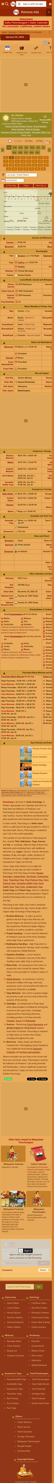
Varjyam (9, 505)
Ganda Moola (38, 1346)
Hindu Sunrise (23, 1427)
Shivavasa (8, 551)
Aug (14, 152)
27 (20, 169)
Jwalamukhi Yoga (34, 886)
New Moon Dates (39, 1308)
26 (14, 169)
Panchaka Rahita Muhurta (12, 677)
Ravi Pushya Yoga (34, 880)
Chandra (10, 1020)
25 (8, 169)
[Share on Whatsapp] (8, 1079)
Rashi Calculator (24, 1431)
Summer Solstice (14, 1317)
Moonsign (8, 347)
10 (11, 161)
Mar (20, 147)
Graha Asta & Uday (40, 1317)
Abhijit (10, 462)
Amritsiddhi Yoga (14, 1384)
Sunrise (9, 242)
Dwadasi (21, 256)
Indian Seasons (24, 1422)
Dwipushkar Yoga (15, 1389)
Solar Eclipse (13, 1303)
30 (37, 169)
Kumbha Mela (23, 1451)
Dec (37, 152)
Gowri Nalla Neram (40, 1384)
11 (17, 161)
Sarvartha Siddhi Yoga (41, 132)
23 (40, 165)
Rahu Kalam (7, 494)
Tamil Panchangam (40, 1379)
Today (26, 186)
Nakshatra (36, 1360)
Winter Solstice (14, 1327)
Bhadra (39, 873)
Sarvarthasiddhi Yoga (16, 1379)
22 (34, 165)
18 (11, 165)
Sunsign (9, 358)
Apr (26, 147)
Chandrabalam (16, 614)
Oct (26, 152)
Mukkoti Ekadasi (33, 129)
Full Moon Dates (39, 1303)
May (32, 147)
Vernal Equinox (14, 1312)
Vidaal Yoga (26, 135)
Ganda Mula (19, 876)
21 (29, 165)
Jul (43, 147)
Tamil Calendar (39, 1389)
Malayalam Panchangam (28, 1441)
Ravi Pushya (12, 1398)
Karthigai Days (38, 1394)
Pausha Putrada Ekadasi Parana (18, 126)
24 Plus (39, 141)
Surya (18, 1020)
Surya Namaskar (35, 1024)
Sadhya (21, 262)
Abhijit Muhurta (13, 979)
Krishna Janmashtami (30, 1052)
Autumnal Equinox (15, 1322)
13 (29, 161)
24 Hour (29, 141)
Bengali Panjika (24, 1446)
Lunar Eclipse (13, 1308)
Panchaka (7, 876)
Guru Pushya (13, 1403)
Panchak (35, 1341)
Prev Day (11, 186)
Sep (20, 152)
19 (17, 165)
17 (6, 165)
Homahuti (9, 541)
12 (23, 161)
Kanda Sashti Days (40, 1403)
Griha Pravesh (13, 1346)
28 (26, 169)
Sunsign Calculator (26, 1436)
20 (23, 165)
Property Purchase (15, 1355)
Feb (15, 147)
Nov (31, 152)
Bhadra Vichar (38, 1351)
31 (43, 169)
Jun (38, 147)
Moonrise (9, 247)
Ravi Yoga (20, 886)
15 (40, 161)
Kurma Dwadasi (40, 126)
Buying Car (12, 1351)
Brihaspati (30, 1020)
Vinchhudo (31, 876)
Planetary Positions (40, 1312)
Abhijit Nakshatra (39, 1365)
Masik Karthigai (18, 129)
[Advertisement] (27, 84)
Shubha (21, 267)
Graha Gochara (39, 1327)
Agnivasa (9, 545)
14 (34, 161)
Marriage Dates (14, 1341)
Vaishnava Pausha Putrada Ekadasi (16, 132)
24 (46, 165)
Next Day (41, 186)
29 (32, 169)
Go (38, 1286)
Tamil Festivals (38, 1398)
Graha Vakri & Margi (41, 1322)
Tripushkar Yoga (16, 880)
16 (46, 161)
